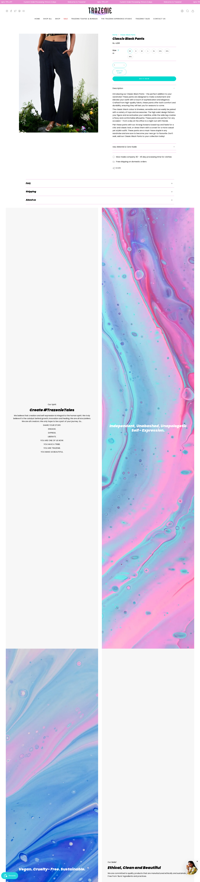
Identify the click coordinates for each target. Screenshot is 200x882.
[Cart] (192, 11)
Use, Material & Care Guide (124, 146)
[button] (187, 11)
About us (31, 199)
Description (117, 88)
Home (114, 35)
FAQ (28, 183)
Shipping (31, 191)
